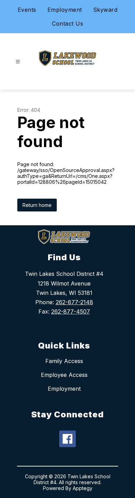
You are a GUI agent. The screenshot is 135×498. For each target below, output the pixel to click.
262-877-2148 (74, 302)
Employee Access (64, 374)
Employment (64, 9)
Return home (37, 205)
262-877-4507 (70, 311)
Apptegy (82, 488)
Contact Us (67, 23)
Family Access (64, 360)
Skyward (105, 9)
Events (27, 9)
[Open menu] (18, 62)
